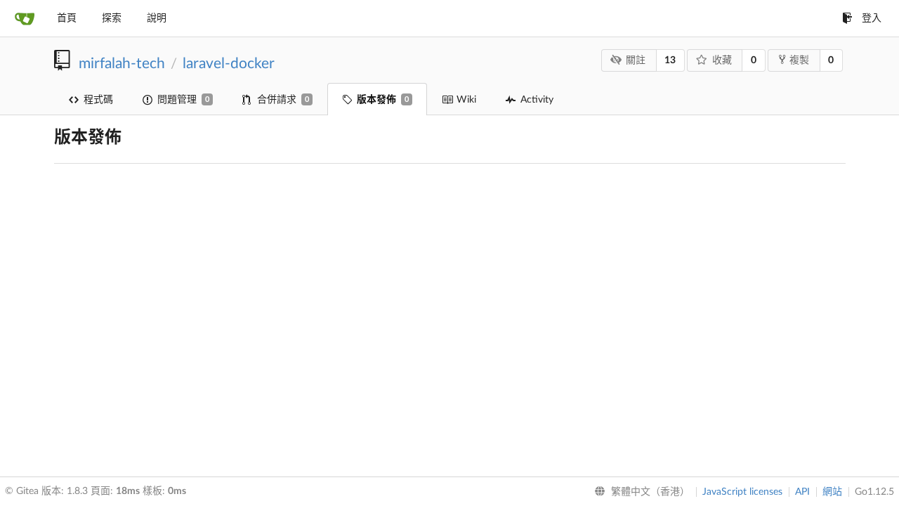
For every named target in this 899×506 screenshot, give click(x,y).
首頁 (67, 18)
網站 (832, 492)
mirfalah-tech (122, 63)
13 (670, 60)
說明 (156, 18)
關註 (635, 60)
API (802, 492)
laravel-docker (229, 63)
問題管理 (183, 100)
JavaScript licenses (742, 492)
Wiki (466, 100)
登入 (871, 18)
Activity (536, 100)
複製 (799, 60)
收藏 (722, 60)
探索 (112, 18)
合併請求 (283, 100)
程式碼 (98, 100)
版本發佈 (383, 100)
